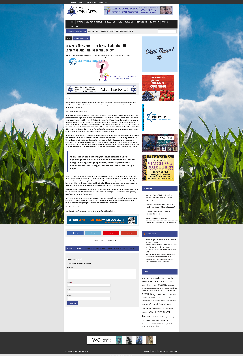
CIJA (174, 291)
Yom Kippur (156, 326)
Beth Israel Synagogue (157, 285)
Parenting (171, 317)
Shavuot (172, 321)
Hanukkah (160, 300)
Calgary (150, 288)
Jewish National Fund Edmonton (161, 308)
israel (149, 304)
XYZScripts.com (129, 355)
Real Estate (74, 26)
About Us (80, 22)
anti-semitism (169, 278)
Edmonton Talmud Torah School (164, 298)
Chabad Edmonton (161, 291)
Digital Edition (110, 22)
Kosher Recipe (154, 312)
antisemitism (145, 282)
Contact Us (129, 22)
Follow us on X (103, 2)
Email (69, 289)
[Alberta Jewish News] (83, 11)
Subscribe (73, 2)
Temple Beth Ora (156, 324)
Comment (70, 267)
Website (69, 296)
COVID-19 (147, 294)
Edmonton (166, 294)
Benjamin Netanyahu (171, 281)
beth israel (144, 285)
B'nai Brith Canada (158, 281)
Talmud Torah (148, 324)
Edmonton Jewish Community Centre (82, 55)
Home (72, 22)
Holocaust (166, 300)
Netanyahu (166, 317)
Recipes (120, 22)
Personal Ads (154, 22)
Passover (146, 320)
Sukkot (143, 324)
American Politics (157, 278)
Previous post (98, 241)
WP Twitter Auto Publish (115, 355)
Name (69, 283)
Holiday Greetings (91, 2)
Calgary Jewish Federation (158, 288)
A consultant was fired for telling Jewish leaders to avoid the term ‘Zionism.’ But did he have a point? (161, 205)
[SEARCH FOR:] (167, 31)
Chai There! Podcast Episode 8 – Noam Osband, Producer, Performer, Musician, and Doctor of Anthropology (160, 197)
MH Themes (85, 351)
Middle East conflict (157, 317)
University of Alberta (167, 324)
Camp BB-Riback (169, 288)
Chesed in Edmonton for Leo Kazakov (156, 218)
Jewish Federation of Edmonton (122, 55)
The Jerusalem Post (151, 234)
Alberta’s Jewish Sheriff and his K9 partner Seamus (161, 223)
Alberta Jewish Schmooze (94, 22)
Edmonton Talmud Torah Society (103, 55)
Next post (111, 241)
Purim (153, 321)
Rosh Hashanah (162, 320)
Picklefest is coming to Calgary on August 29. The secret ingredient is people (160, 212)
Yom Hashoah (149, 326)
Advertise (81, 2)
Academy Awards (146, 278)
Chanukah (169, 291)
